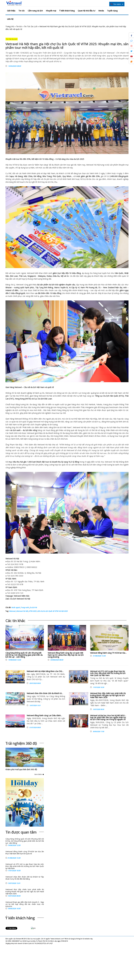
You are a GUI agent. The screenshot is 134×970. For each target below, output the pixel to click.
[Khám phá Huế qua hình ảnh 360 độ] (25, 762)
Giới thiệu (11, 10)
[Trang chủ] (14, 3)
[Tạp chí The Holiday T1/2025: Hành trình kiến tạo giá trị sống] (24, 802)
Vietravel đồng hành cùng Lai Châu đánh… (44, 715)
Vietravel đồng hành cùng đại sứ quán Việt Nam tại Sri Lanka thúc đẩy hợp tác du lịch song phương (66, 655)
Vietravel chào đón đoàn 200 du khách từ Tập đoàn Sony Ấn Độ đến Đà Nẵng (24, 878)
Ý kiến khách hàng (67, 10)
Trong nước (25, 607)
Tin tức (21, 10)
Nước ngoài (15, 607)
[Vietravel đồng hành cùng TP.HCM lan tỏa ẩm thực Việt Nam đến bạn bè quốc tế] (109, 638)
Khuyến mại (51, 10)
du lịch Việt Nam (37, 387)
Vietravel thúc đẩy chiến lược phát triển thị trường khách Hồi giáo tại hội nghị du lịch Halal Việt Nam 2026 (108, 695)
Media (101, 10)
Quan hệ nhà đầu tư (86, 10)
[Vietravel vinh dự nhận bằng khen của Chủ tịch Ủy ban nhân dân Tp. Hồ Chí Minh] (15, 676)
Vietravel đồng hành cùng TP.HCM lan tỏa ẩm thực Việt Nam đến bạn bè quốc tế (24, 852)
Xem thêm (38, 774)
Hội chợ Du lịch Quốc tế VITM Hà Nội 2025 (52, 611)
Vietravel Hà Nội (22, 611)
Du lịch (106, 396)
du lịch (76, 159)
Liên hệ (10, 19)
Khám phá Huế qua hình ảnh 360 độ (21, 769)
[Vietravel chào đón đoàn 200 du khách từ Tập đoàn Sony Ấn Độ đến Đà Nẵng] (15, 698)
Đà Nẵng (37, 176)
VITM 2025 (33, 611)
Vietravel (89, 165)
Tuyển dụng (112, 10)
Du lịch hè (33, 607)
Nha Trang (47, 176)
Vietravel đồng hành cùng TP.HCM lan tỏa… (108, 653)
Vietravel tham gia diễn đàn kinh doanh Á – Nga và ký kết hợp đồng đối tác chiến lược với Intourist (24, 904)
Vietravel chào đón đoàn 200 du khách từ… (45, 693)
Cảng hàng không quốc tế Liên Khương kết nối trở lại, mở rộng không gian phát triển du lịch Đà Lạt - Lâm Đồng (24, 655)
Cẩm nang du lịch (35, 10)
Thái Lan (22, 276)
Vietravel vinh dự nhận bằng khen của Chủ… (45, 671)
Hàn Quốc (119, 273)
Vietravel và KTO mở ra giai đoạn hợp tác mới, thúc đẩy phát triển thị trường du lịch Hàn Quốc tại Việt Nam (107, 673)
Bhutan (8, 287)
